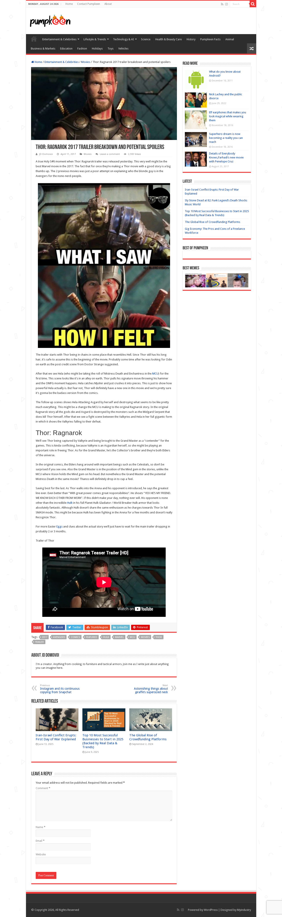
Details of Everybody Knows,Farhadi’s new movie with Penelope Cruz (226, 157)
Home (69, 4)
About (108, 4)
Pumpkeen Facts (210, 39)
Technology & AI (123, 39)
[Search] (253, 4)
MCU (155, 373)
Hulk (69, 502)
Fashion (82, 48)
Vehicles (123, 48)
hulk (106, 637)
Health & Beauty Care (168, 39)
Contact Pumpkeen (88, 4)
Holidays (97, 48)
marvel (119, 637)
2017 (44, 637)
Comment (43, 788)
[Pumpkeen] (50, 20)
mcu (132, 637)
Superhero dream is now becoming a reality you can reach (226, 137)
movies (145, 637)
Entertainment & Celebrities (59, 39)
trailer (39, 642)
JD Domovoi (46, 154)
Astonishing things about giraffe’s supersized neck (151, 689)
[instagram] (226, 4)
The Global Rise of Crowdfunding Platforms (148, 737)
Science (145, 39)
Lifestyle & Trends (94, 39)
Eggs (59, 526)
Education (66, 48)
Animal (229, 39)
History (191, 39)
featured (91, 637)
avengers (59, 637)
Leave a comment (110, 154)
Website (41, 854)
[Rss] (222, 4)
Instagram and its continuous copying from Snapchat (60, 689)
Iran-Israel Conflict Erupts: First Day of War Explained (56, 737)
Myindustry (244, 909)
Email (40, 840)
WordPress (211, 909)
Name (40, 827)
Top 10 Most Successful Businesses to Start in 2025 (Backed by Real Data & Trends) (102, 741)
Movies (85, 62)
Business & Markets (43, 48)
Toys (110, 48)
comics (75, 637)
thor (159, 637)
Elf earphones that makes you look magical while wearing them (227, 116)
